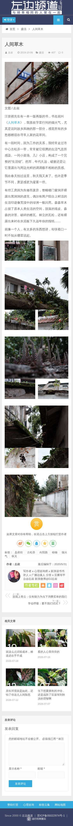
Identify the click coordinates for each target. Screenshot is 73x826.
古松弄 (31, 552)
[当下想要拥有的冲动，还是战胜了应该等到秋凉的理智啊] (52, 685)
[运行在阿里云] (36, 818)
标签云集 (44, 804)
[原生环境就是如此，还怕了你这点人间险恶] (20, 685)
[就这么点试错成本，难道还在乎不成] (20, 645)
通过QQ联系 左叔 (49, 585)
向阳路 (44, 552)
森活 (23, 29)
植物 (54, 552)
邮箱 (41, 768)
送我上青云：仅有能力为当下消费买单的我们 (39, 595)
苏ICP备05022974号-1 (51, 815)
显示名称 (15, 768)
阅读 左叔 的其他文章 (31, 585)
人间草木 (14, 122)
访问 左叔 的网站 (43, 585)
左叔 (10, 52)
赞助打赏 (12, 804)
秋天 (14, 556)
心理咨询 (28, 804)
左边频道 (36, 7)
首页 (12, 29)
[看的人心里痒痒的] (52, 645)
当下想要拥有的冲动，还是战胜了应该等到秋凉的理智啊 (51, 694)
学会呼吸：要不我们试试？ (44, 602)
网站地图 (60, 804)
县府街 (19, 552)
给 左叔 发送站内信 (55, 585)
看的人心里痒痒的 (49, 651)
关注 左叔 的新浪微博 (61, 585)
